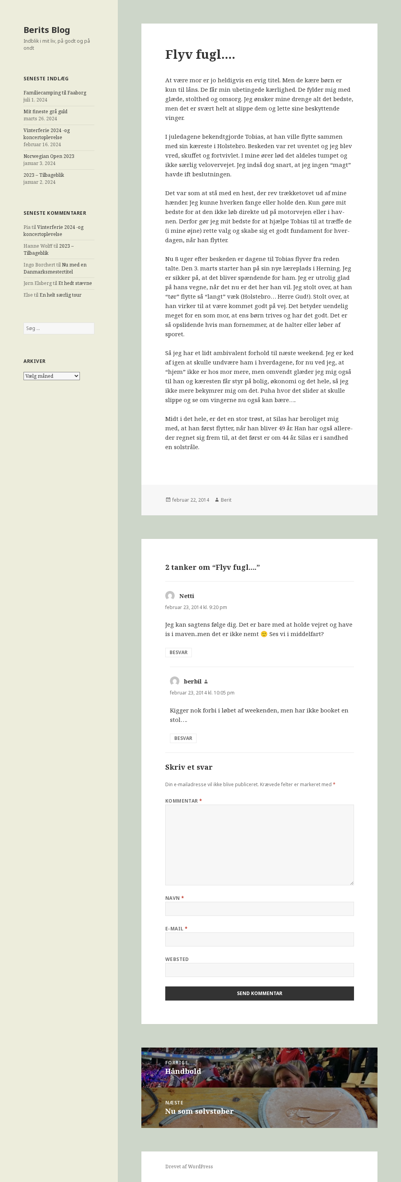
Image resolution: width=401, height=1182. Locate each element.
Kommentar (183, 801)
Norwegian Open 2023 (48, 156)
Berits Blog (46, 29)
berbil (193, 681)
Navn (174, 898)
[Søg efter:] (58, 328)
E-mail (176, 928)
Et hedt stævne (75, 283)
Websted (177, 959)
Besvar (179, 652)
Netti (186, 596)
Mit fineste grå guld (45, 111)
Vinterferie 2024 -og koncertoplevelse (46, 134)
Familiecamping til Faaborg (54, 92)
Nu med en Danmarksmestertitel (55, 268)
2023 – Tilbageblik (43, 175)
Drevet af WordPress (189, 1166)
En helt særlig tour (60, 295)
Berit (226, 500)
